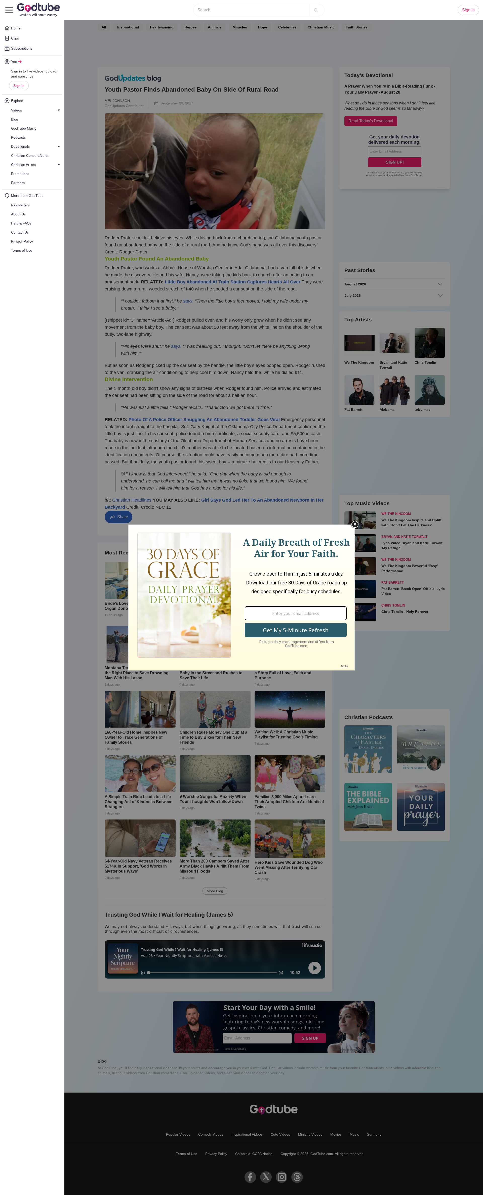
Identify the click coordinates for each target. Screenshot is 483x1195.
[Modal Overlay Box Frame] (241, 597)
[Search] (316, 10)
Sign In (18, 86)
